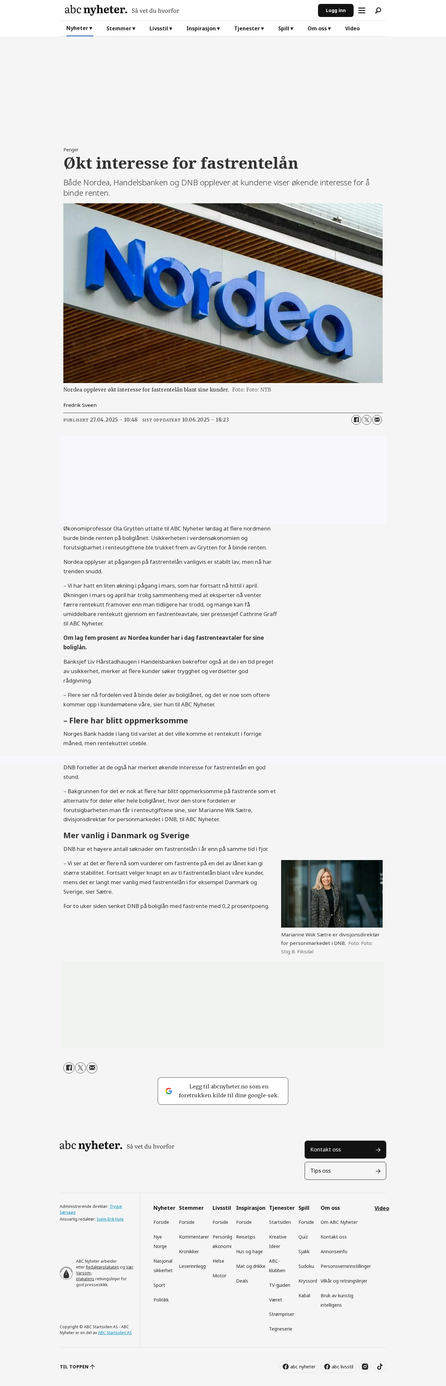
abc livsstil (342, 1366)
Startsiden (280, 1222)
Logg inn (336, 10)
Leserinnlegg (192, 1266)
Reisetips (245, 1237)
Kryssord (307, 1281)
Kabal (304, 1295)
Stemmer (118, 28)
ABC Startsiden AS (115, 1332)
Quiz (303, 1237)
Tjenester (247, 28)
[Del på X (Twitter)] (367, 420)
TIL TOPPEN (74, 1366)
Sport (159, 1285)
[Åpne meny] (362, 10)
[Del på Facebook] (356, 420)
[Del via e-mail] (377, 420)
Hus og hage (249, 1251)
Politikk (161, 1300)
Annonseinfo (334, 1251)
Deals (242, 1281)
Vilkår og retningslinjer (344, 1281)
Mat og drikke (250, 1266)
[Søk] (378, 10)
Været (275, 1300)
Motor (219, 1275)
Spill (283, 28)
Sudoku (306, 1266)
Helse (218, 1261)
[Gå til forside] (189, 10)
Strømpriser (281, 1314)
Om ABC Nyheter (339, 1222)
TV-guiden (279, 1285)
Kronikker (189, 1251)
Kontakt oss (325, 1149)
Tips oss (320, 1170)
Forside (161, 1222)
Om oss (317, 28)
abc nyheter (302, 1366)
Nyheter (77, 28)
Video (352, 28)
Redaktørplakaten (102, 1267)
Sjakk (304, 1251)
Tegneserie (280, 1329)
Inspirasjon (201, 28)
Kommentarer (194, 1237)
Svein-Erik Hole (110, 1219)
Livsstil (159, 28)
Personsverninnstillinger (346, 1266)
